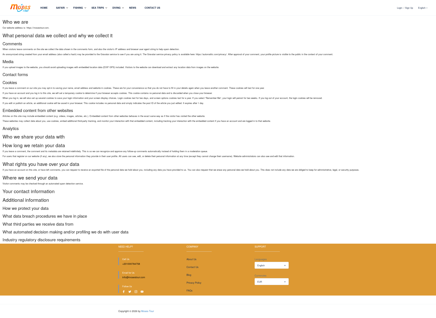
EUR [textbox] (259, 281)
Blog (188, 274)
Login (399, 7)
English (422, 7)
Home (44, 7)
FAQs (189, 290)
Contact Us (152, 7)
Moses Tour (147, 311)
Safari (60, 7)
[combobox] (272, 265)
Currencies (260, 275)
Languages (261, 259)
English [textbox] (261, 265)
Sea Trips (97, 7)
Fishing (78, 7)
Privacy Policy (193, 282)
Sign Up (409, 7)
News (132, 7)
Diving (116, 7)
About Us (191, 259)
